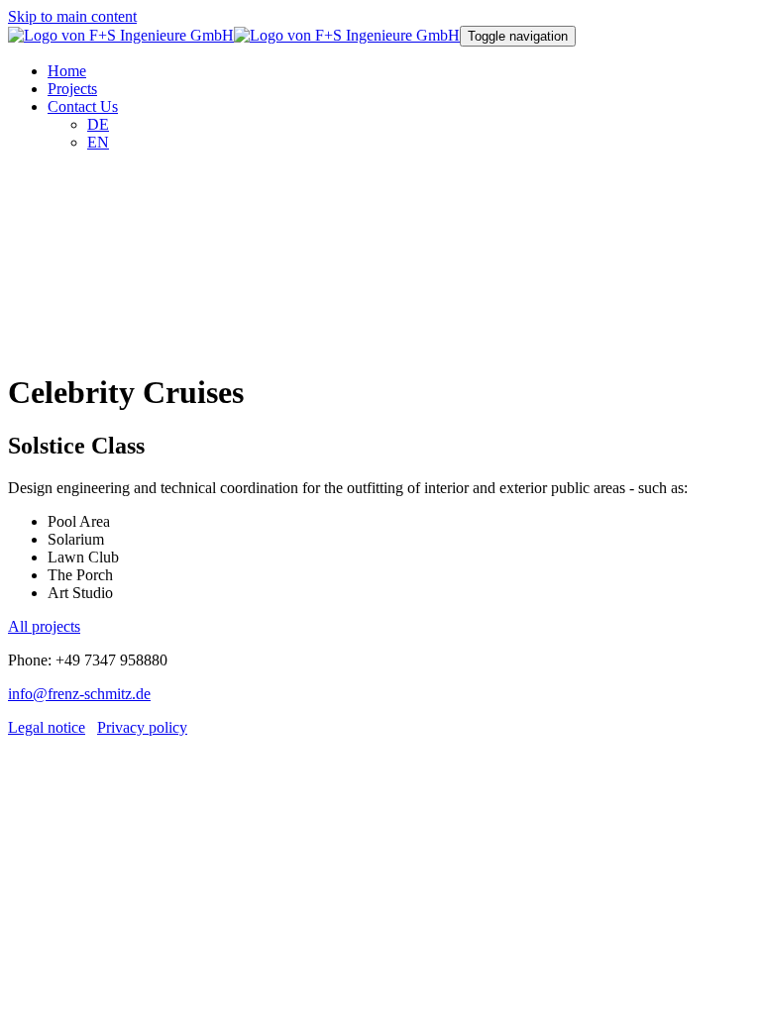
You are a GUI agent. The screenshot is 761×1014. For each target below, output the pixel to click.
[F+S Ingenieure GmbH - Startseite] (234, 35)
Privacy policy (142, 727)
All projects (44, 626)
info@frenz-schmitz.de (79, 693)
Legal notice (46, 727)
